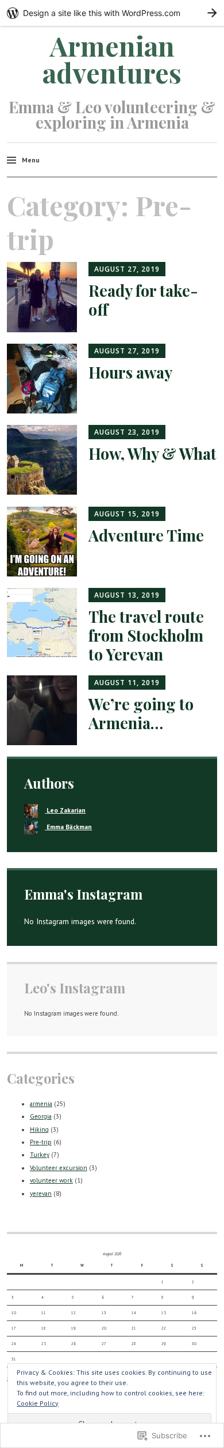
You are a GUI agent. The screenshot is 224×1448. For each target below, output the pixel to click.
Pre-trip (41, 1142)
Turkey (39, 1155)
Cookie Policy (38, 1403)
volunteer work (51, 1180)
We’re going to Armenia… (141, 713)
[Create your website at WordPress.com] (112, 13)
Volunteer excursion (58, 1168)
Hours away (130, 372)
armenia (41, 1104)
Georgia (41, 1116)
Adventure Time (146, 535)
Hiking (39, 1129)
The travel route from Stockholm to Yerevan (146, 635)
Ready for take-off (143, 300)
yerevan (41, 1194)
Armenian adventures (112, 58)
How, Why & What (152, 453)
